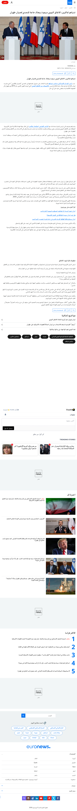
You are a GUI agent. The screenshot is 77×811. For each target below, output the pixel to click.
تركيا (43, 738)
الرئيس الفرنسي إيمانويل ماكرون (38, 126)
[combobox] (38, 716)
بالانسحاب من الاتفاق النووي (40, 86)
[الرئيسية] (74, 8)
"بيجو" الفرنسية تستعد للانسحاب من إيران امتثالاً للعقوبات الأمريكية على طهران (51, 325)
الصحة (35, 767)
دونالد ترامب (56, 733)
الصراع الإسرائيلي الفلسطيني (36, 728)
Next (73, 767)
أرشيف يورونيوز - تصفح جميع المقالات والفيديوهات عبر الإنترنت (21, 779)
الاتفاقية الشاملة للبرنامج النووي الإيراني (62, 336)
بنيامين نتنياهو (69, 341)
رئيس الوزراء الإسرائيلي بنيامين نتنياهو (60, 83)
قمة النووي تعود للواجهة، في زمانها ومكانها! (62, 330)
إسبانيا (52, 738)
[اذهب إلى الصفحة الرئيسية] (69, 2)
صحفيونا (73, 779)
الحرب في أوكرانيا (18, 728)
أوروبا (73, 758)
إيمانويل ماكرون (14, 336)
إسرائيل (26, 336)
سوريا (35, 733)
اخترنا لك (71, 495)
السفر (74, 771)
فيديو (73, 775)
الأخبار (70, 8)
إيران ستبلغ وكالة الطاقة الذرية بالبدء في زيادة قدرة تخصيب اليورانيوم (53, 219)
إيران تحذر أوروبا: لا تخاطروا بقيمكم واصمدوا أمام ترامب (57, 211)
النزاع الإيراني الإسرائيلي (56, 728)
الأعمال (73, 763)
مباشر (5, 2)
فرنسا (61, 8)
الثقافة (35, 771)
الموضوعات (72, 754)
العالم (66, 8)
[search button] (23, 716)
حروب (24, 738)
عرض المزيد (72, 791)
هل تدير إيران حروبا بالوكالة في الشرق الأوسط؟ (61, 215)
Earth (35, 763)
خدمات (73, 786)
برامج (36, 775)
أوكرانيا (34, 738)
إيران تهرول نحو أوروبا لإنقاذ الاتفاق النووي (62, 320)
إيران (35, 336)
